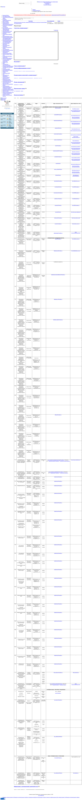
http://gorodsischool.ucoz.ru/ (75, 115)
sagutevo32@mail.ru (58, 128)
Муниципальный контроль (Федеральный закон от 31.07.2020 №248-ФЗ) (8, 41)
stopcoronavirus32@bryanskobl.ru (58, 15)
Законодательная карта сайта (8, 92)
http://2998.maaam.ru (75, 192)
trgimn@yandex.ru (58, 145)
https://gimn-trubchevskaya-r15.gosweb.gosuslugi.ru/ (75, 149)
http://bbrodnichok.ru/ (75, 198)
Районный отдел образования (6, 76)
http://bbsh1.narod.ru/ (75, 108)
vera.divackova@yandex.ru (58, 192)
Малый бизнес (5, 71)
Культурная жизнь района (7, 70)
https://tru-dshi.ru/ (76, 672)
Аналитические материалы (8, 50)
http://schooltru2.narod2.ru (76, 157)
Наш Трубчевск (6, 21)
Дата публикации (50, 21)
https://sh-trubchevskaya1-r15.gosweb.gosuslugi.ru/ (76, 154)
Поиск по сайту (6, 91)
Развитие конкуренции (7, 53)
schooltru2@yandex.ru (58, 156)
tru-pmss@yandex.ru (58, 223)
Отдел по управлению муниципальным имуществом (7, 60)
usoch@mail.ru (58, 163)
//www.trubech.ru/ (56, 471)
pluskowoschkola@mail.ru (58, 120)
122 (42, 15)
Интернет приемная (47, 4)
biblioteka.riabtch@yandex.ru (58, 319)
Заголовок (31, 21)
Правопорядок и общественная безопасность (8, 24)
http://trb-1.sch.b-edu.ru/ (76, 151)
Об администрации (6, 16)
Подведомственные (18, 95)
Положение (16, 61)
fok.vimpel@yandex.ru (58, 757)
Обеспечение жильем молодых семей (7, 83)
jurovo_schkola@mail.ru (58, 169)
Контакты (47, 3)
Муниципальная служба (7, 31)
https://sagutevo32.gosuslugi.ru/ (76, 130)
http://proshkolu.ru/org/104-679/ (76, 134)
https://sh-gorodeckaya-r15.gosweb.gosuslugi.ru (76, 118)
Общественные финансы (7, 58)
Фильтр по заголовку (19, 18)
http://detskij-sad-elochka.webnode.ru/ (76, 175)
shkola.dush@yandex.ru (58, 233)
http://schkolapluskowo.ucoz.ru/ (76, 121)
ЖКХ (4, 63)
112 (44, 15)
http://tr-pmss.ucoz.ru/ (75, 223)
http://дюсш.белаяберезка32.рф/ (75, 232)
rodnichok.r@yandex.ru (58, 198)
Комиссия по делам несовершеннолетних (7, 80)
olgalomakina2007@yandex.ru (58, 150)
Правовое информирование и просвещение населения (8, 67)
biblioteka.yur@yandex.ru (58, 299)
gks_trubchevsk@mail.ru (58, 736)
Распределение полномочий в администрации (25, 75)
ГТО (3, 74)
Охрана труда (5, 62)
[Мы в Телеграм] (2, 99)
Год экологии (5, 27)
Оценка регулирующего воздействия (7, 57)
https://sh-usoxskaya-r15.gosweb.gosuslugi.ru (76, 166)
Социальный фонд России (8, 81)
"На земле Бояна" (6, 30)
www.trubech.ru (41, 795)
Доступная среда (6, 49)
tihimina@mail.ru (58, 175)
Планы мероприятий (19, 82)
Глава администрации (19, 65)
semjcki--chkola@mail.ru (58, 139)
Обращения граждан (6, 32)
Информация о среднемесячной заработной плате (26, 786)
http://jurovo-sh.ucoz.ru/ (76, 170)
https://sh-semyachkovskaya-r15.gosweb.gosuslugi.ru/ (76, 143)
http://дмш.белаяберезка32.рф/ (76, 684)
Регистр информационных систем (22, 68)
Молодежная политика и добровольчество (7, 29)
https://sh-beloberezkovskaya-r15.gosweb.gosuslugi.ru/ (76, 111)
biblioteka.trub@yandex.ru (58, 250)
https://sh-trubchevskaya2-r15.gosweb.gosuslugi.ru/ (76, 160)
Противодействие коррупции (6, 44)
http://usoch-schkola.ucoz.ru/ (76, 164)
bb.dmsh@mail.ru (59, 683)
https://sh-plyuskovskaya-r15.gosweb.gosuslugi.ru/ (76, 123)
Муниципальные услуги (7, 36)
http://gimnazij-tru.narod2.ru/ (75, 146)
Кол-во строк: (17, 19)
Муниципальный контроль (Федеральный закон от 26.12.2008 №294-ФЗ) (8, 38)
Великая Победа (6, 15)
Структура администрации (20, 28)
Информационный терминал (8, 90)
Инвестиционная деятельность (6, 52)
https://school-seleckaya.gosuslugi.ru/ (76, 137)
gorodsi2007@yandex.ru (58, 114)
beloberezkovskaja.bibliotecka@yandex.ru (58, 274)
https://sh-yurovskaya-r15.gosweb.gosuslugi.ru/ (76, 172)
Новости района (6, 22)
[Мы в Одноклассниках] (3, 98)
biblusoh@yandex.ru (58, 414)
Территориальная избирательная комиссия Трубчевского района (7, 87)
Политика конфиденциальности (7, 20)
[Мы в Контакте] (3, 97)
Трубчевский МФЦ (6, 69)
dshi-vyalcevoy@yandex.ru (58, 672)
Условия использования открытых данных (7, 94)
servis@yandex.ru (58, 693)
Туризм (4, 72)
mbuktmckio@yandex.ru (59, 471)
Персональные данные (19, 88)
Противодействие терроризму (6, 46)
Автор (59, 21)
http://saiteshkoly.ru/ (76, 140)
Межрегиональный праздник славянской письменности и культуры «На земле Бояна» (30, 22)
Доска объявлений (47, 2)
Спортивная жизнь (6, 73)
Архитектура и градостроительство (6, 65)
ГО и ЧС (4, 68)
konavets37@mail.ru (58, 205)
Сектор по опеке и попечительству (6, 78)
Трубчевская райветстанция (8, 89)
